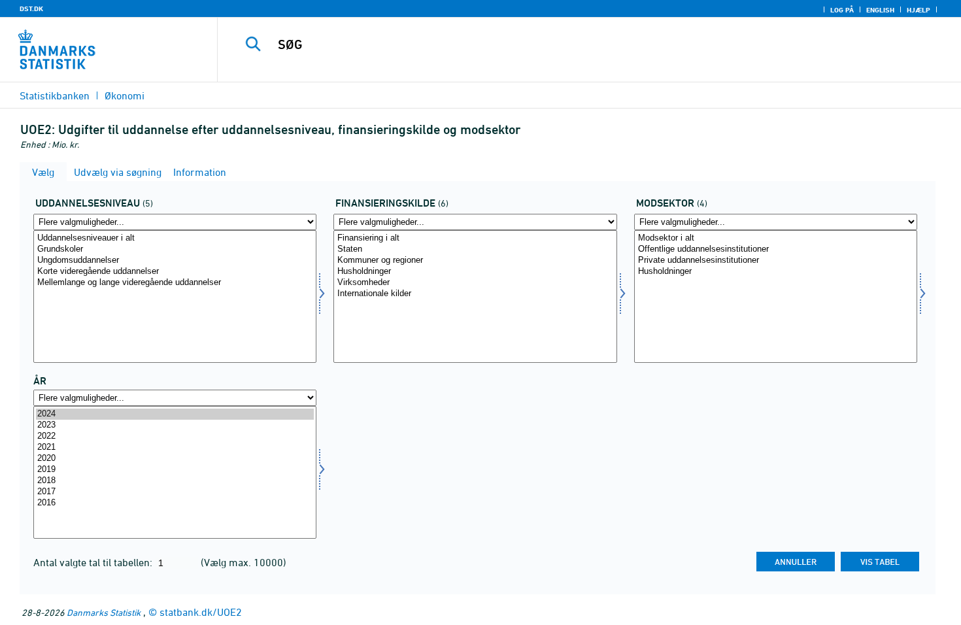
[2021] (175, 447)
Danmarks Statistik (104, 612)
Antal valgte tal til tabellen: (94, 562)
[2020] (175, 458)
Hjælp (918, 9)
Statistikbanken (55, 95)
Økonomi (124, 95)
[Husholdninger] (475, 271)
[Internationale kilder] (475, 293)
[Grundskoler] (175, 249)
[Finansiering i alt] (475, 238)
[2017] (175, 492)
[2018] (175, 480)
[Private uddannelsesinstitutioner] (776, 260)
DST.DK (31, 8)
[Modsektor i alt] (776, 238)
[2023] (175, 425)
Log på (842, 9)
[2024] (175, 414)
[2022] (175, 436)
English (880, 9)
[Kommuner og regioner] (475, 260)
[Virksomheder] (475, 282)
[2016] (175, 503)
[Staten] (475, 249)
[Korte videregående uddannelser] (175, 271)
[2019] (175, 469)
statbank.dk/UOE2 (201, 612)
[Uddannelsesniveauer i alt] (175, 238)
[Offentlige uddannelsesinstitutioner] (776, 249)
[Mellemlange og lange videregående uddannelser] (175, 282)
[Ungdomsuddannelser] (175, 260)
